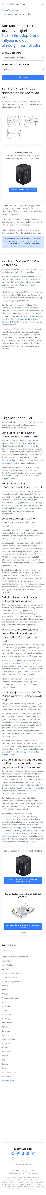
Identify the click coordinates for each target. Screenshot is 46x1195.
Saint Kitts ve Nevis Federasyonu (15, 957)
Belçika (5, 1064)
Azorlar (5, 1027)
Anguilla (5, 994)
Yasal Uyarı (22, 1161)
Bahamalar (6, 1031)
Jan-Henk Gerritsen (31, 1173)
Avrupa (15, 10)
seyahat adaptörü (9, 463)
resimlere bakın (33, 443)
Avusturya (6, 1019)
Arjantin (5, 1002)
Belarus (5, 1056)
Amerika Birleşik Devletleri (12, 973)
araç (27, 246)
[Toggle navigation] (42, 4)
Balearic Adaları (8, 1039)
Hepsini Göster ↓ (8, 1081)
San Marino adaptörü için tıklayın (23, 190)
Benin (4, 1068)
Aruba (4, 1010)
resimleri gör (17, 788)
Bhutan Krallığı (7, 1076)
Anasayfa (6, 10)
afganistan (6, 961)
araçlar (5, 479)
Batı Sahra (6, 1052)
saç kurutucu (34, 830)
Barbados (6, 1047)
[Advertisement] (23, 383)
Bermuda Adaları (9, 1072)
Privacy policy (31, 1161)
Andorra (5, 986)
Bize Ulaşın (12, 1161)
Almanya (5, 969)
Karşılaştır (23, 77)
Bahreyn (5, 1035)
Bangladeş (6, 1043)
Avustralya (6, 1014)
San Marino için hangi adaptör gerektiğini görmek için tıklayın (23, 880)
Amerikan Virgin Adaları (11, 981)
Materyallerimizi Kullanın (23, 1164)
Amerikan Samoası (9, 977)
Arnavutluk (6, 1006)
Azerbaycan (7, 1023)
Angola (5, 990)
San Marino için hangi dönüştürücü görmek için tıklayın (23, 926)
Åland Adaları (7, 965)
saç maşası (20, 833)
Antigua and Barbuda (10, 998)
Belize (4, 1060)
